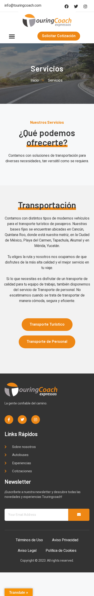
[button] (12, 36)
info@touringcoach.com (23, 5)
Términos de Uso (29, 540)
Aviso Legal (27, 550)
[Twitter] (76, 6)
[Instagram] (85, 6)
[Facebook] (67, 6)
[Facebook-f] (9, 419)
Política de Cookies (61, 550)
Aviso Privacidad (65, 540)
